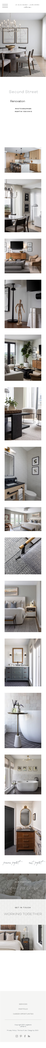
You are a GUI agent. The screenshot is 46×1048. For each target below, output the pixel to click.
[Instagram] (16, 1036)
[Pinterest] (20, 1036)
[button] (5, 6)
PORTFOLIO (23, 1009)
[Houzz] (29, 1036)
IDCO (36, 1030)
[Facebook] (25, 1036)
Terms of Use (22, 1030)
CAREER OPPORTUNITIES (23, 1014)
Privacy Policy (11, 1030)
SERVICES (23, 1004)
